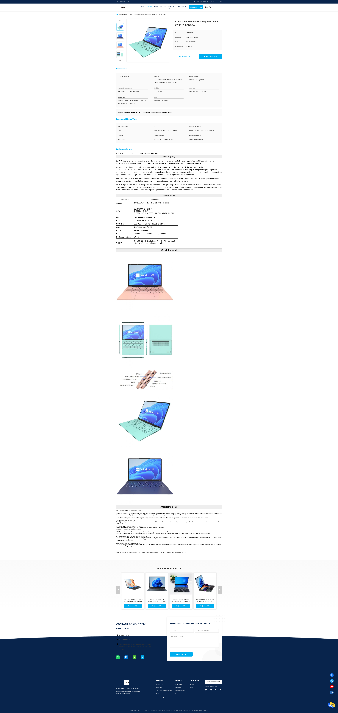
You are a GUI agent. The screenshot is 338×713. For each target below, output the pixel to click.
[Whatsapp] (120, 658)
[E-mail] (145, 658)
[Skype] (128, 658)
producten (124, 14)
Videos (156, 6)
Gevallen (192, 684)
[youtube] (332, 687)
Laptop (130, 14)
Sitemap (177, 693)
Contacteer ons (171, 7)
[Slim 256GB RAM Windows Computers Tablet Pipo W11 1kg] (205, 584)
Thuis (142, 6)
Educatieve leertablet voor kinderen (130, 552)
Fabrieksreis (178, 687)
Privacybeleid (133, 710)
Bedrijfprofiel (178, 684)
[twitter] (332, 681)
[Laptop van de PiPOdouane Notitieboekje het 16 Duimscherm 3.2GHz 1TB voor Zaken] (132, 584)
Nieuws (191, 687)
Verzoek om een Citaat (195, 7)
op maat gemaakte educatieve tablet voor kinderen (156, 552)
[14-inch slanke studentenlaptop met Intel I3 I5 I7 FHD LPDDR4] (148, 40)
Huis (120, 14)
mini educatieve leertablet (179, 552)
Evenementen (182, 6)
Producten (149, 6)
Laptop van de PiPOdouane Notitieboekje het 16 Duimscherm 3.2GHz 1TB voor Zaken (133, 601)
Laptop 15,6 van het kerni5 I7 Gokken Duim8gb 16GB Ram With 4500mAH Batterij (181, 601)
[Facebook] (332, 675)
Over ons (163, 6)
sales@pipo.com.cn (124, 639)
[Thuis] (123, 7)
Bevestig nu (180, 654)
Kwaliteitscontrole (179, 690)
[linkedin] (332, 692)
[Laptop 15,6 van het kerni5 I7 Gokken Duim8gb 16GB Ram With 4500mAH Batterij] (181, 584)
